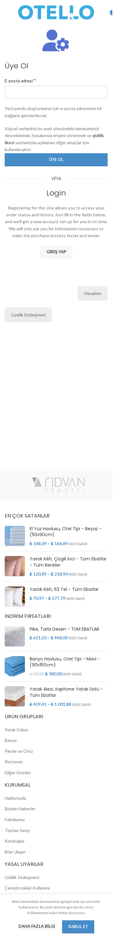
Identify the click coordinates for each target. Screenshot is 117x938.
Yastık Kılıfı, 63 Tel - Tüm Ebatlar (64, 589)
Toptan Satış (17, 830)
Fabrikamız (15, 819)
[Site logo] (56, 12)
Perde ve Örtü (19, 751)
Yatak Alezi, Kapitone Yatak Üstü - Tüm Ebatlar (66, 692)
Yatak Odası (16, 729)
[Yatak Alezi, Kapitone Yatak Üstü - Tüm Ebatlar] (15, 696)
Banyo (11, 740)
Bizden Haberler (20, 808)
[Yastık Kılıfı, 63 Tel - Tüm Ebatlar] (15, 596)
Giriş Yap (56, 251)
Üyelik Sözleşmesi (28, 314)
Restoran (14, 761)
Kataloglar (15, 841)
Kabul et (78, 926)
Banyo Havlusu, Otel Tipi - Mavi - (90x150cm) (65, 662)
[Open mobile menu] (8, 12)
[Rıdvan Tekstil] (58, 484)
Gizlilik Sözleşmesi (22, 877)
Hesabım (92, 293)
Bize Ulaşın (15, 851)
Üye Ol (56, 159)
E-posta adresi (20, 80)
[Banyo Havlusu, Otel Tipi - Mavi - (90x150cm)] (15, 666)
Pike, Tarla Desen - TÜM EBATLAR (64, 629)
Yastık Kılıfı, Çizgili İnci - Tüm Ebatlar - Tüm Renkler (68, 562)
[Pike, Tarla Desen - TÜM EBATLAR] (15, 636)
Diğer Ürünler (18, 772)
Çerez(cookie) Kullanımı (27, 887)
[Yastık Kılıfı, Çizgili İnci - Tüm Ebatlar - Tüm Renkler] (15, 566)
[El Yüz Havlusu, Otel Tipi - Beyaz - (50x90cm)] (15, 536)
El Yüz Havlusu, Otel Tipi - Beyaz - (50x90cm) (66, 532)
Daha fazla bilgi (37, 926)
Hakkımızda (15, 798)
